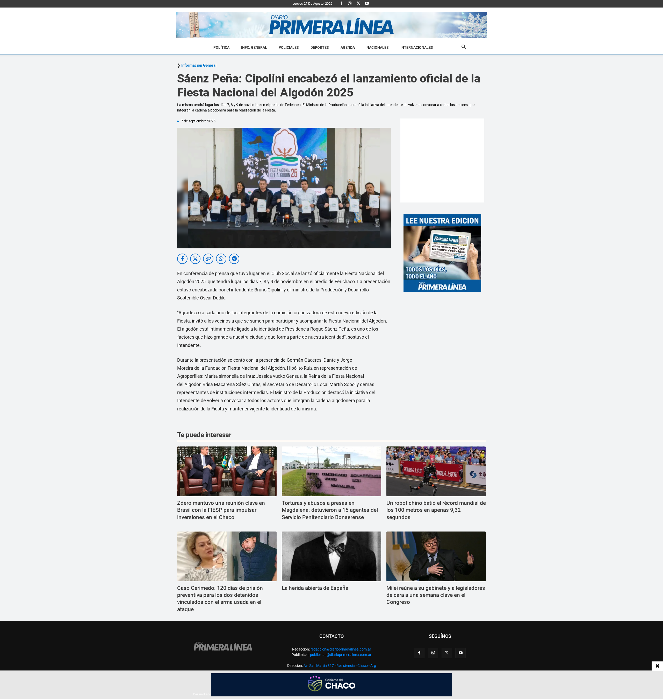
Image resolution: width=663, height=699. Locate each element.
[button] (463, 48)
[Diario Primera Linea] (331, 25)
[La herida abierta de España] (331, 556)
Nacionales (377, 47)
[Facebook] (341, 3)
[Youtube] (367, 3)
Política (221, 47)
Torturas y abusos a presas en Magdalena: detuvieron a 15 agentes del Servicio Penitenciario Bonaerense (330, 510)
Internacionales (416, 47)
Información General (199, 65)
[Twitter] (358, 3)
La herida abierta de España (315, 588)
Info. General (254, 47)
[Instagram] (350, 3)
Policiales (289, 47)
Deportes (320, 47)
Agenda (348, 47)
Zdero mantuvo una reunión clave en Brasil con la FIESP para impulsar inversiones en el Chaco (221, 510)
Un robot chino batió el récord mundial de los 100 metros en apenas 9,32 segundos (436, 510)
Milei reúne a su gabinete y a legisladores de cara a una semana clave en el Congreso (435, 595)
